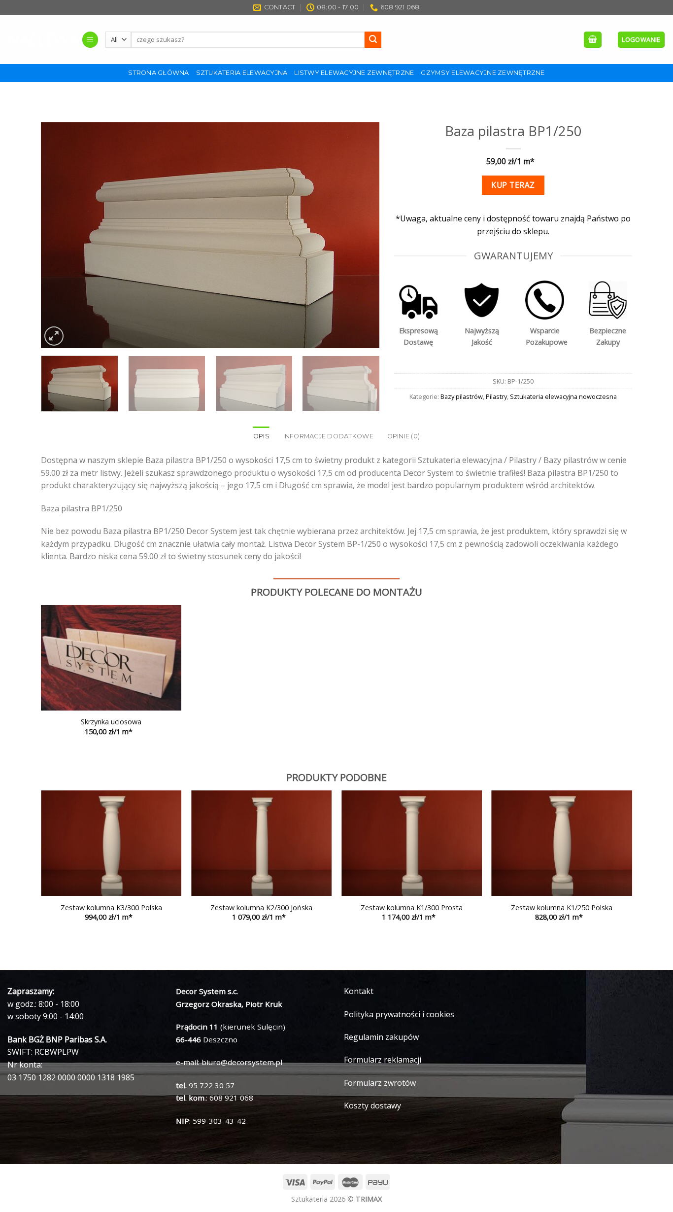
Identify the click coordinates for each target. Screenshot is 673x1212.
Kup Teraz (513, 184)
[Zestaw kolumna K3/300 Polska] (111, 843)
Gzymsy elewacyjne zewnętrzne (482, 72)
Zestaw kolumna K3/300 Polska (111, 907)
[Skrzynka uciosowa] (111, 658)
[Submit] (373, 40)
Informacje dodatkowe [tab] (328, 436)
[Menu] (90, 40)
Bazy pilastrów (461, 396)
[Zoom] (54, 336)
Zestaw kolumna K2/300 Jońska (261, 907)
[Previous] (60, 235)
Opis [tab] (261, 436)
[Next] (361, 235)
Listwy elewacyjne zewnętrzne (354, 72)
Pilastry (496, 396)
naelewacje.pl (37, 39)
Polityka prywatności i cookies (399, 1014)
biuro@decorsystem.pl (242, 1062)
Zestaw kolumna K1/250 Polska (561, 907)
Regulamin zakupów (381, 1037)
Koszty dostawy (372, 1105)
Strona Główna (158, 72)
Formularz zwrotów (380, 1082)
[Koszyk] (593, 40)
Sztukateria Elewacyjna (242, 72)
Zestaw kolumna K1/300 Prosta (412, 907)
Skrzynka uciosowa (111, 721)
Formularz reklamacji (382, 1059)
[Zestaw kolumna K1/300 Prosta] (411, 843)
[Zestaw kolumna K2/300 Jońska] (261, 843)
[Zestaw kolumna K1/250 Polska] (562, 843)
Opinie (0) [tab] (403, 436)
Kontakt (358, 991)
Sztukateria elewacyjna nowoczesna (563, 396)
